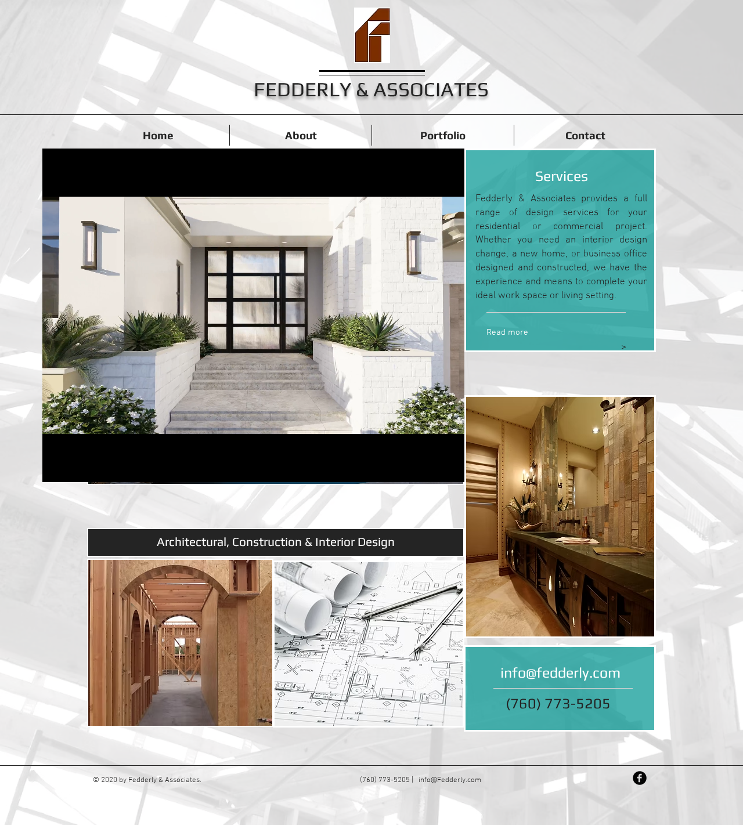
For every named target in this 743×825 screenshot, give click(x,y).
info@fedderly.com (560, 672)
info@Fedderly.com (450, 780)
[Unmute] (77, 466)
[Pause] (57, 466)
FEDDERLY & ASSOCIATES (371, 89)
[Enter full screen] (448, 466)
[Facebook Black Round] (640, 778)
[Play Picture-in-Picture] (429, 466)
